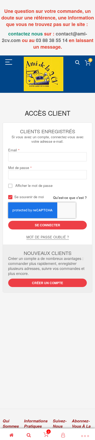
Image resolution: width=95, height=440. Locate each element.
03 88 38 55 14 (52, 40)
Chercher (77, 62)
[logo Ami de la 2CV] (43, 74)
